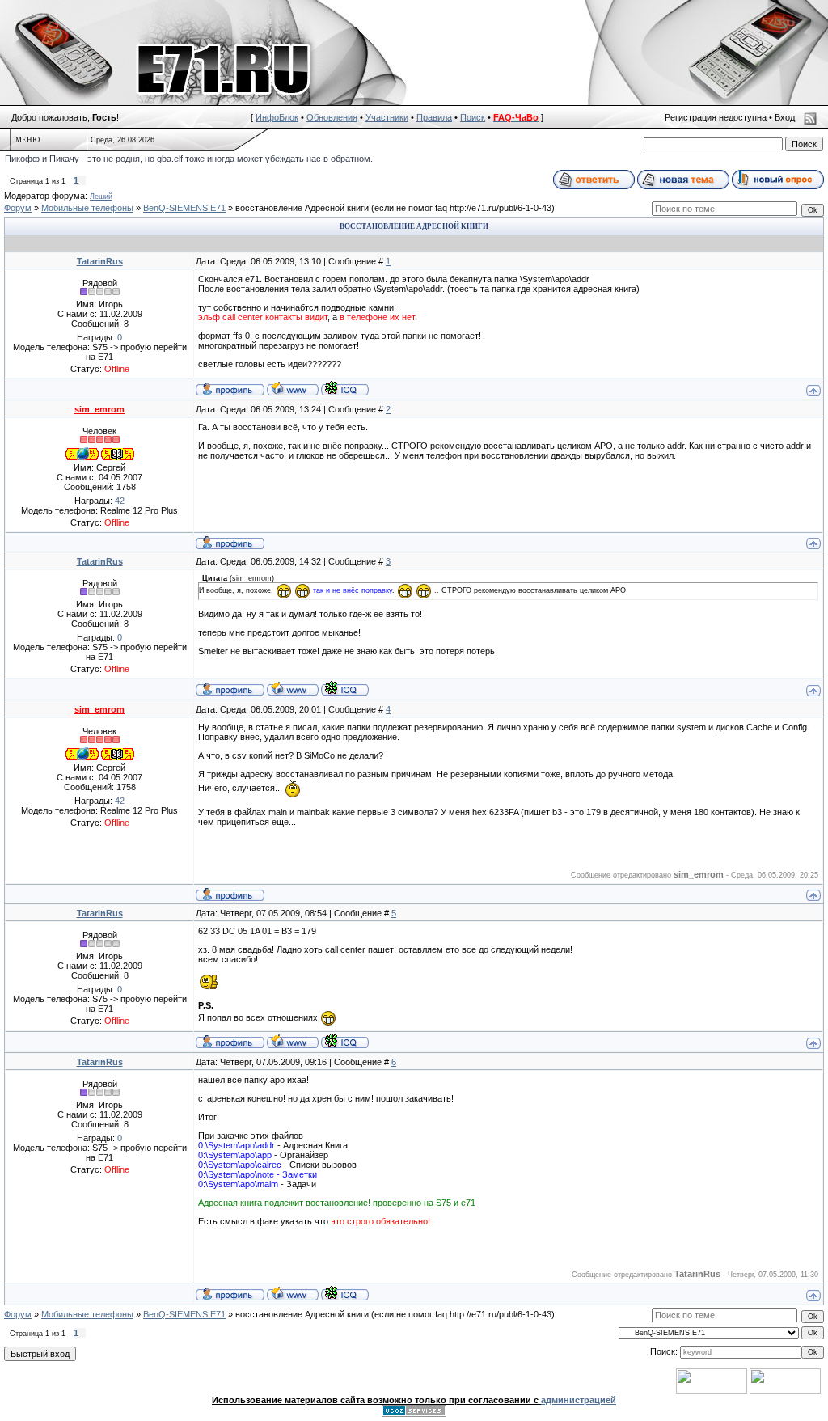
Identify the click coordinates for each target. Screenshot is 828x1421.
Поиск (472, 117)
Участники (386, 117)
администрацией (578, 1400)
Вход (785, 117)
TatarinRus (100, 261)
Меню (27, 140)
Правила (434, 117)
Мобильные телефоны (87, 208)
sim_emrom (99, 409)
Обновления (331, 117)
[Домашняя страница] (293, 388)
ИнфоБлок (277, 117)
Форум (18, 208)
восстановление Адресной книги (302, 208)
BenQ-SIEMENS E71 (184, 208)
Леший (101, 196)
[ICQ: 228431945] (345, 388)
